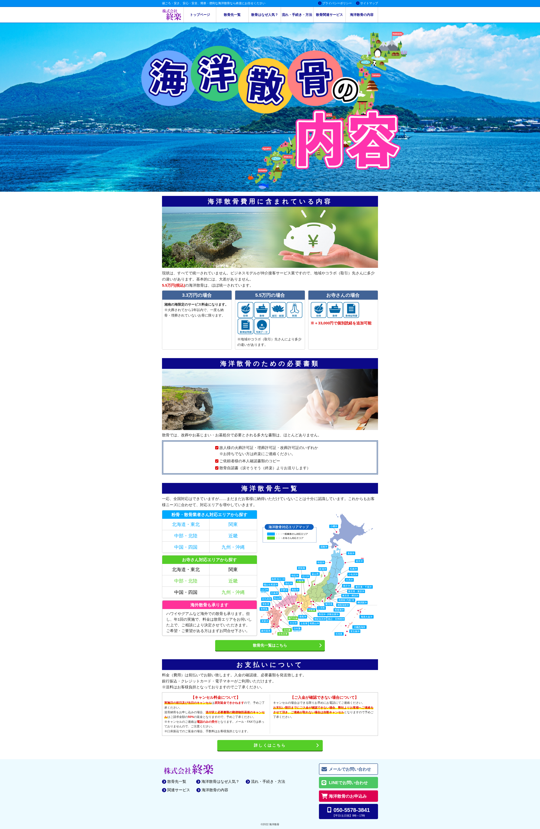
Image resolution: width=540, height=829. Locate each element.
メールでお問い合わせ (350, 769)
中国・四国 (185, 547)
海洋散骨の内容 (362, 14)
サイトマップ (369, 3)
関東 (233, 524)
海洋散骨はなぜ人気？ (220, 781)
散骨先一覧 (232, 14)
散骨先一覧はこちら (270, 645)
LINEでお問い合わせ (348, 782)
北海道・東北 (186, 524)
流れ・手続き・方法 (297, 14)
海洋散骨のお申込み (348, 796)
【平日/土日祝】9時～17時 (351, 812)
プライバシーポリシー (337, 3)
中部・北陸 (185, 535)
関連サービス (178, 790)
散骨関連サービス (329, 14)
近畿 (233, 535)
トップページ (200, 14)
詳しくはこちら (270, 745)
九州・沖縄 (233, 547)
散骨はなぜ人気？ (264, 14)
